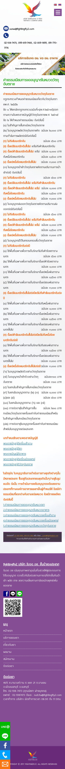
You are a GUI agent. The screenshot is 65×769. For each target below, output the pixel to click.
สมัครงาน (8, 658)
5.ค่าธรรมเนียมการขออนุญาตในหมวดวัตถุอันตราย (29, 525)
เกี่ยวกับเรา (9, 644)
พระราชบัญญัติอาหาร (14, 453)
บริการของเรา (11, 637)
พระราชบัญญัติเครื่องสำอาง (17, 443)
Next (61, 66)
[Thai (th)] (59, 4)
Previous (4, 66)
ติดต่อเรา (8, 665)
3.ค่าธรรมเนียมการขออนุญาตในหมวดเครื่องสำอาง (29, 515)
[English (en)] (55, 4)
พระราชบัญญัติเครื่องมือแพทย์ (19, 459)
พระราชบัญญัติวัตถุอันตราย (18, 464)
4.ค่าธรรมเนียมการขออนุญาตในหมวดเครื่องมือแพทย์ (30, 520)
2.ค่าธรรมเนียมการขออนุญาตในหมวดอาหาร (26, 509)
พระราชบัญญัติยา (12, 448)
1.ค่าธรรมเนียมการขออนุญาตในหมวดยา (24, 504)
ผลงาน (7, 651)
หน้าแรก (8, 630)
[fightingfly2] (32, 21)
